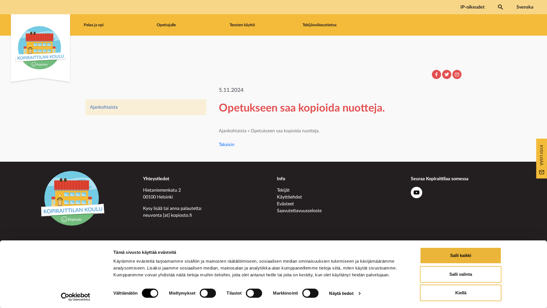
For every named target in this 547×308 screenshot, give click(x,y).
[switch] (208, 293)
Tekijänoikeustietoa (319, 25)
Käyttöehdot (289, 197)
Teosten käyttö (242, 25)
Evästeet (285, 204)
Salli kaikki (460, 255)
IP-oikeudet (472, 7)
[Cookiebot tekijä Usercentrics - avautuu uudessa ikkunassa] (76, 297)
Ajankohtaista (104, 107)
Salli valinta (460, 274)
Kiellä (460, 292)
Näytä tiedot (341, 293)
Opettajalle (166, 25)
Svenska (525, 7)
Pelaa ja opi (94, 25)
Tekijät (283, 190)
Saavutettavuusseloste (299, 210)
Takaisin (226, 144)
